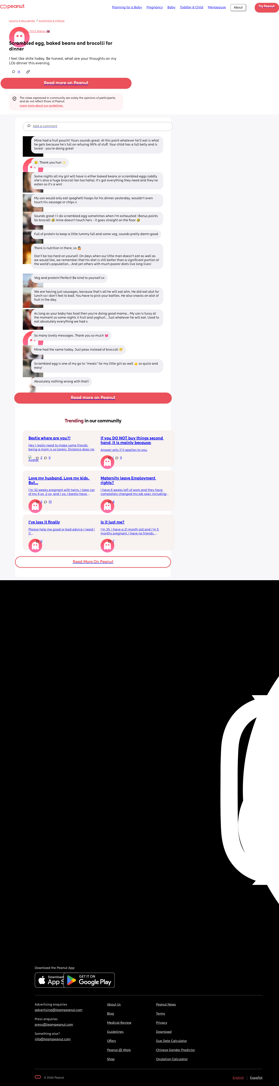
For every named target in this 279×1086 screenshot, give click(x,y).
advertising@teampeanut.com (58, 1010)
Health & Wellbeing (22, 21)
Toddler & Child (191, 7)
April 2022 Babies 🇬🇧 (36, 31)
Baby (171, 7)
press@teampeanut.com (54, 1024)
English (238, 1078)
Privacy (161, 1023)
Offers (111, 1041)
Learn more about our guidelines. (41, 106)
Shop (111, 1059)
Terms (160, 1013)
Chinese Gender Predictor (175, 1050)
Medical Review (119, 1023)
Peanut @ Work (119, 1050)
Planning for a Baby (127, 7)
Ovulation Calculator (172, 1059)
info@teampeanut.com (53, 1039)
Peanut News (166, 1004)
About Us (114, 1004)
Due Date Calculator (171, 1041)
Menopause (217, 7)
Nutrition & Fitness (52, 21)
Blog (110, 1013)
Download (164, 1032)
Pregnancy (155, 7)
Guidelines (115, 1032)
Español (256, 1078)
